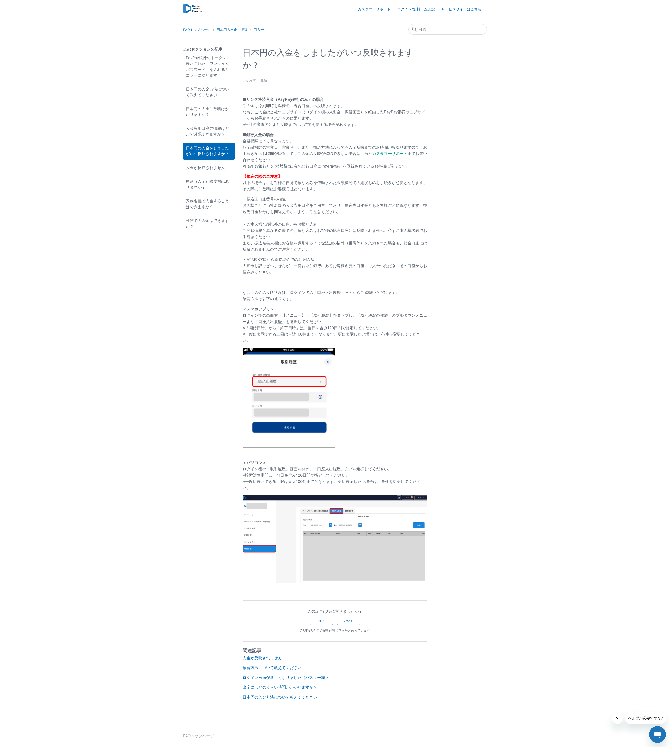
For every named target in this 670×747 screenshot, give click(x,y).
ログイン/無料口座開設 (416, 9)
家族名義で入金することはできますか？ (207, 203)
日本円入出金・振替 (232, 29)
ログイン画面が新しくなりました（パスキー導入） (288, 677)
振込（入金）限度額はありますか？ (207, 184)
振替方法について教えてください (272, 667)
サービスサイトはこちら (461, 9)
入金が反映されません (205, 167)
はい (321, 621)
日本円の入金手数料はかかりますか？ (207, 111)
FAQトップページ (196, 29)
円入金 (259, 29)
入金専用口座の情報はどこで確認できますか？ (207, 131)
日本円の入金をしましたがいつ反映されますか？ (207, 151)
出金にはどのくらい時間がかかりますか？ (280, 687)
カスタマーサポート (374, 9)
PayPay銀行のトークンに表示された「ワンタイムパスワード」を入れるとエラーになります (208, 66)
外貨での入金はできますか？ (207, 223)
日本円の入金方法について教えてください (207, 92)
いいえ (348, 621)
